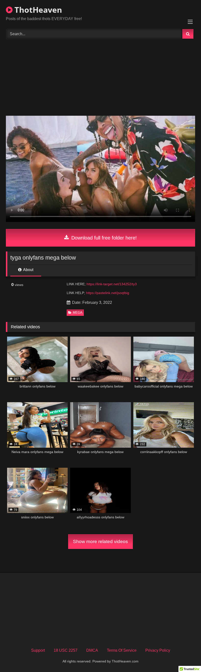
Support (38, 650)
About (27, 270)
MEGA (77, 312)
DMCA (92, 650)
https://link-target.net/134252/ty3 (112, 284)
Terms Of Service (122, 650)
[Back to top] (185, 657)
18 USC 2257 (65, 650)
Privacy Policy (157, 650)
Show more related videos (100, 541)
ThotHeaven (37, 9)
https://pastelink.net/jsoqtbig (107, 293)
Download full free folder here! (103, 237)
